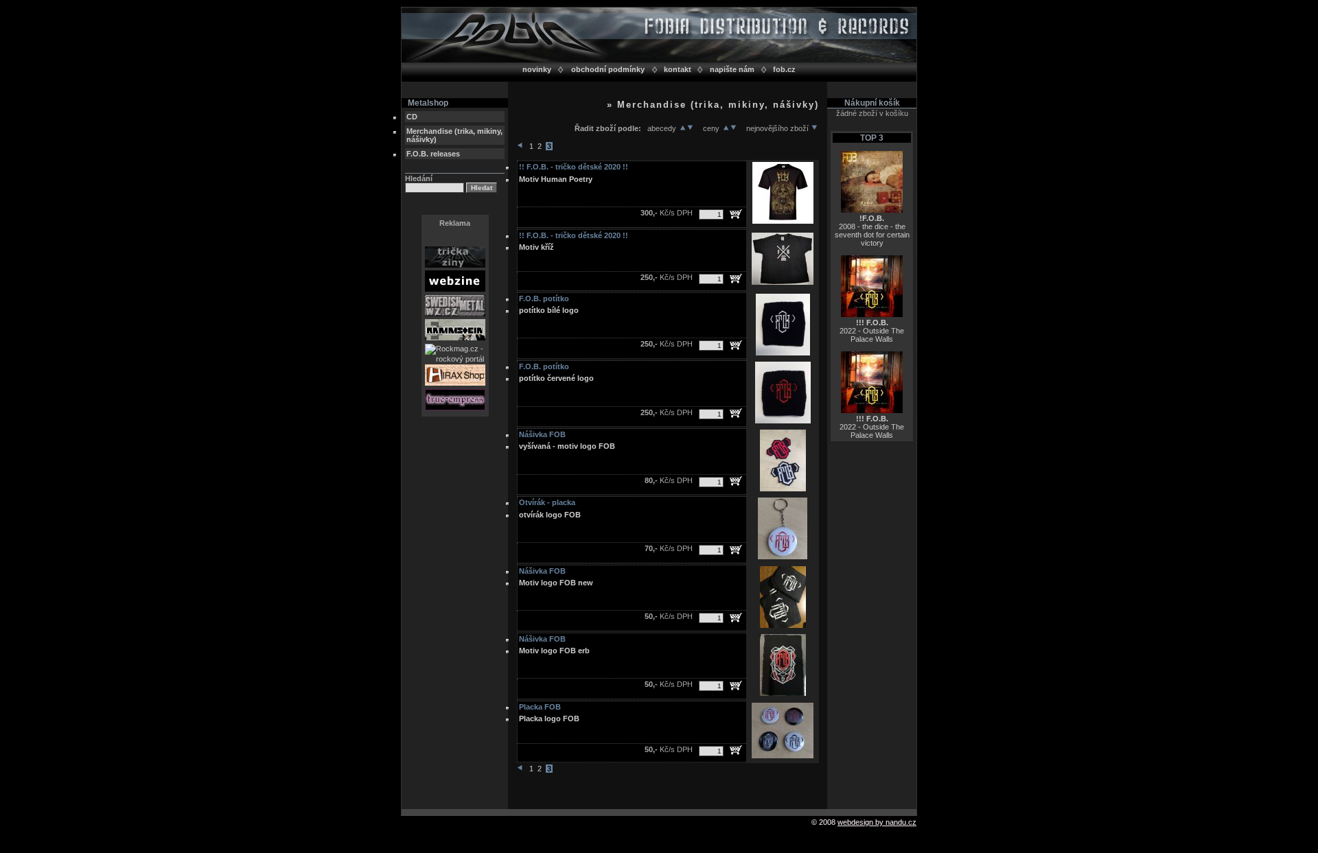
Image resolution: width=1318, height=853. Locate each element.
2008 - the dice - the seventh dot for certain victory (872, 230)
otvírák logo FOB (550, 515)
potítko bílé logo (549, 310)
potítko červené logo (556, 378)
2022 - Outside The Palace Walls (872, 330)
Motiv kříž (536, 247)
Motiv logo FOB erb (554, 650)
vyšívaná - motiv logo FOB (567, 446)
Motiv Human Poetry (555, 179)
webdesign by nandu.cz (876, 822)
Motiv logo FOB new (556, 583)
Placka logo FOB (549, 718)
